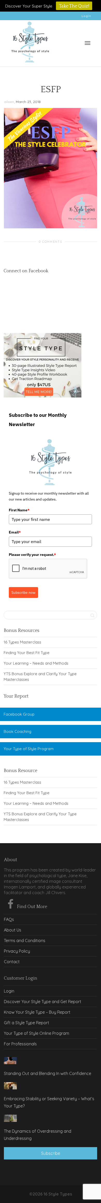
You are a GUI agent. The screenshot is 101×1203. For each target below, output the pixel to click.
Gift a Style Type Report (26, 1022)
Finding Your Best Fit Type (26, 652)
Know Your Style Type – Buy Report (37, 1012)
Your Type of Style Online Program (36, 1033)
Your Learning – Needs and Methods (36, 663)
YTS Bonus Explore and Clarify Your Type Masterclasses (40, 676)
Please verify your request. (32, 554)
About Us (12, 930)
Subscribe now (23, 592)
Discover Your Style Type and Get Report (42, 1001)
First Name (19, 510)
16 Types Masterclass (22, 642)
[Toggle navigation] (87, 43)
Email (15, 532)
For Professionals (20, 1043)
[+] (10, 1060)
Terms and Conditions (24, 940)
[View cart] (74, 42)
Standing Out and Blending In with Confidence (47, 1073)
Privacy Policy (17, 951)
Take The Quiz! (74, 6)
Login (86, 16)
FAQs (9, 919)
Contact (12, 961)
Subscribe (50, 1153)
